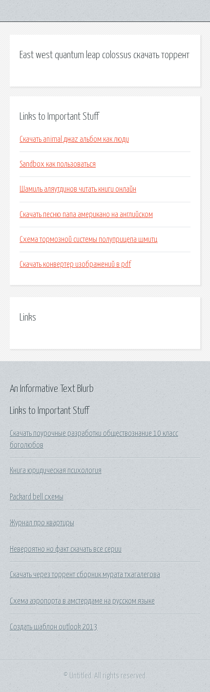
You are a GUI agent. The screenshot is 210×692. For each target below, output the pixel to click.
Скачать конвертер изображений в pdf (75, 264)
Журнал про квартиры (42, 523)
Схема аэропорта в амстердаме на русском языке (82, 601)
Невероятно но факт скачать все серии (66, 549)
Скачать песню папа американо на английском (86, 214)
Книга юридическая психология (56, 471)
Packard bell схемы (36, 497)
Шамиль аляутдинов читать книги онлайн (78, 189)
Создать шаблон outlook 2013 (54, 627)
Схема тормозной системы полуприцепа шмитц (88, 239)
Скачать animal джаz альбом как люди (74, 139)
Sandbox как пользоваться (58, 164)
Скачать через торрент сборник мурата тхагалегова (85, 575)
